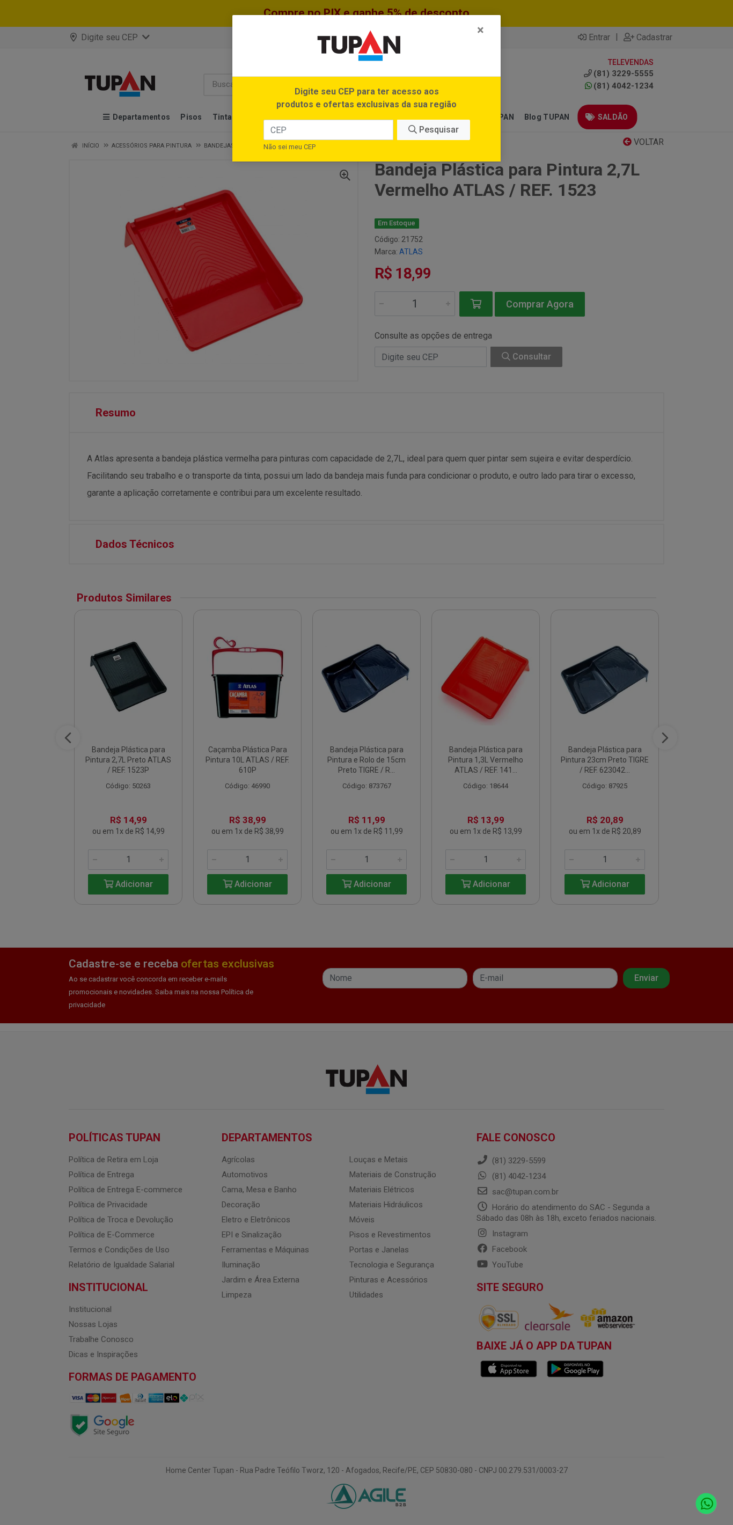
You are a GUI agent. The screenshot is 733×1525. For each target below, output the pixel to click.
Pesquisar (438, 129)
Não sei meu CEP (289, 147)
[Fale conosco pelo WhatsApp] (706, 1503)
